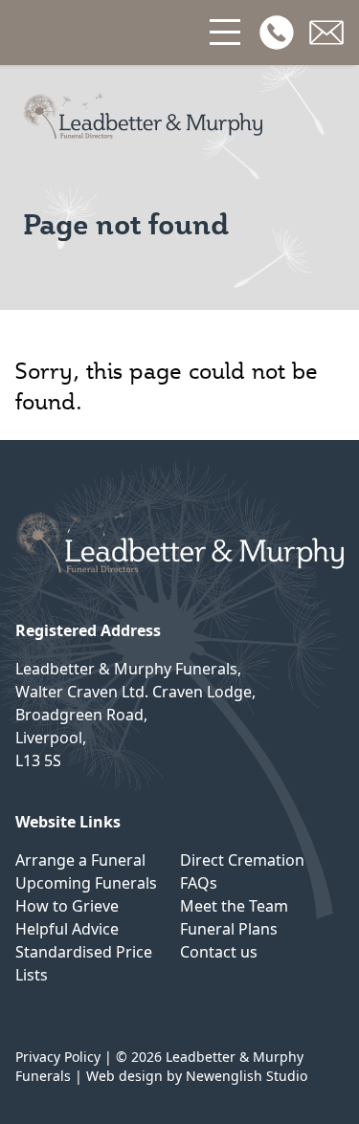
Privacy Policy (58, 1056)
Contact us (219, 951)
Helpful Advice (67, 928)
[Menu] (227, 32)
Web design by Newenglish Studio (196, 1076)
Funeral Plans (229, 928)
